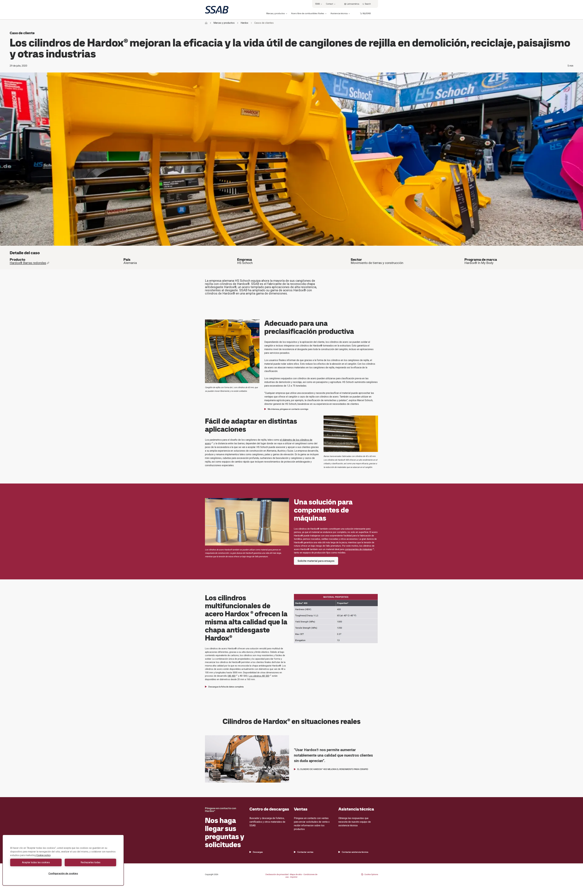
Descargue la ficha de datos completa (226, 686)
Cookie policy (43, 855)
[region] (63, 860)
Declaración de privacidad (277, 874)
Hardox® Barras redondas (28, 263)
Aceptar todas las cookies (36, 862)
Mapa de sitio (296, 874)
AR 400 (231, 676)
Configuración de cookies (63, 873)
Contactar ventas (305, 852)
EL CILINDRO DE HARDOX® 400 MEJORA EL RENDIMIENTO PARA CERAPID (332, 769)
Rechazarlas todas (90, 862)
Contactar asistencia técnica (355, 852)
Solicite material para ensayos (316, 561)
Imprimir (293, 877)
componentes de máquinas (358, 549)
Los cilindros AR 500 (259, 676)
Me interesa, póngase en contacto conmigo (288, 409)
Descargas (258, 852)
